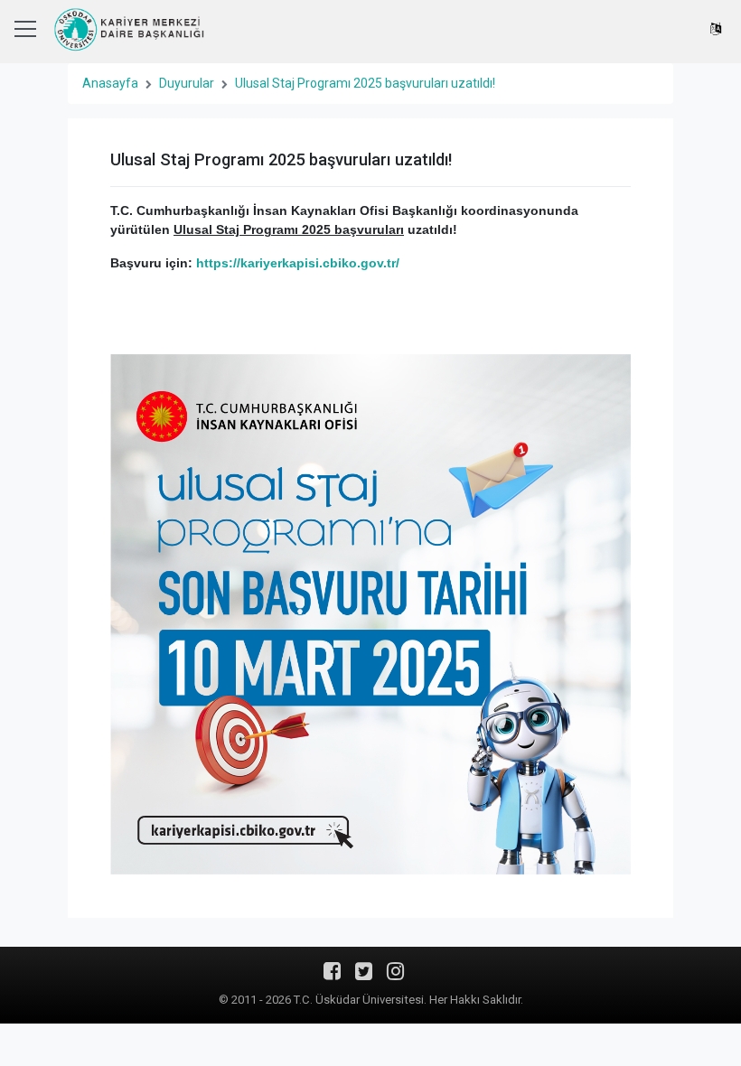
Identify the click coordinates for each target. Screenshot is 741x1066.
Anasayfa (110, 83)
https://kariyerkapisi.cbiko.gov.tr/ (297, 263)
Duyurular (186, 83)
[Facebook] (332, 977)
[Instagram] (395, 977)
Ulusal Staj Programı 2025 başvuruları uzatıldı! (365, 83)
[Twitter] (363, 977)
